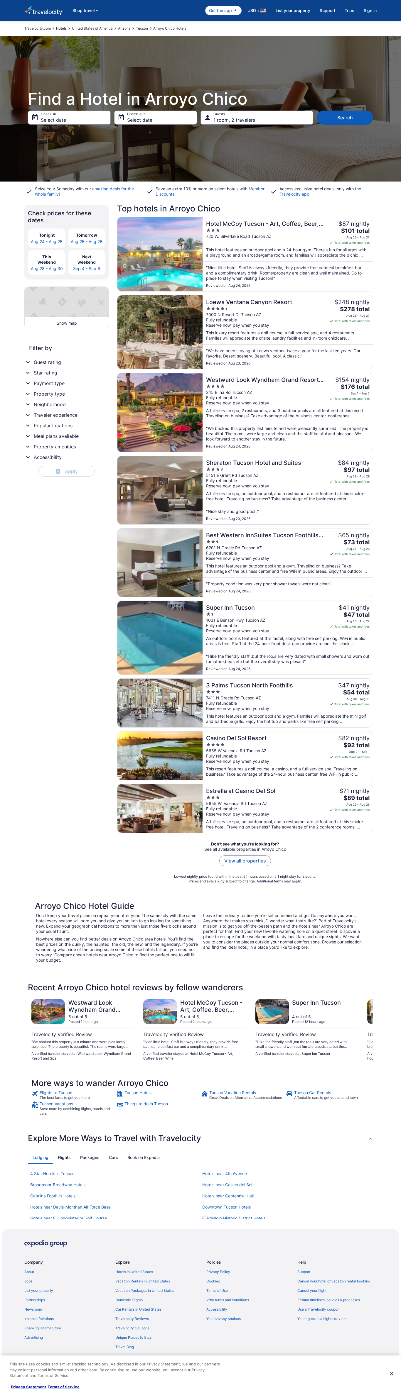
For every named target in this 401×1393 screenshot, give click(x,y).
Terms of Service (64, 1386)
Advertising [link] (33, 1337)
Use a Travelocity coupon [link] (318, 1309)
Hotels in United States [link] (134, 1272)
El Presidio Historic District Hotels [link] (233, 1218)
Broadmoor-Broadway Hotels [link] (57, 1184)
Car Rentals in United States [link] (138, 1309)
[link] (73, 1095)
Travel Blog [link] (124, 1347)
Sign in (370, 10)
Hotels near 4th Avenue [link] (224, 1173)
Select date (53, 120)
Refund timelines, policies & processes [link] (328, 1300)
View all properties (245, 861)
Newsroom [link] (33, 1309)
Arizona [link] (124, 28)
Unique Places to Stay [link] (133, 1337)
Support (327, 10)
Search (345, 118)
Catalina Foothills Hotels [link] (52, 1195)
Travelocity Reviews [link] (132, 1318)
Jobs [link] (28, 1281)
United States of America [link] (92, 28)
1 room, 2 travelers (234, 120)
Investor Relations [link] (39, 1318)
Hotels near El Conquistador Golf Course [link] (68, 1218)
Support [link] (303, 1272)
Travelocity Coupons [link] (132, 1328)
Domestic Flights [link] (129, 1300)
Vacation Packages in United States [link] (144, 1290)
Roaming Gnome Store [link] (42, 1328)
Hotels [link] (61, 28)
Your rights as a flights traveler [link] (322, 1318)
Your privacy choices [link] (223, 1318)
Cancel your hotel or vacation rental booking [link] (333, 1281)
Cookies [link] (213, 1281)
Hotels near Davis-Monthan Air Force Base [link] (70, 1206)
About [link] (29, 1272)
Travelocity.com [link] (37, 28)
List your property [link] (38, 1290)
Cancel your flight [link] (311, 1290)
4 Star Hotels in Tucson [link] (52, 1173)
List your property (293, 10)
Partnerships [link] (34, 1300)
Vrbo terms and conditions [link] (227, 1300)
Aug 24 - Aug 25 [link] (47, 241)
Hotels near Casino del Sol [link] (227, 1184)
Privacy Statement (28, 1386)
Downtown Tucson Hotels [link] (226, 1206)
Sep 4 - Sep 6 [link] (86, 268)
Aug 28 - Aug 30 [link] (47, 268)
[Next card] (366, 1030)
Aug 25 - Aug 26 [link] (86, 241)
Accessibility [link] (216, 1309)
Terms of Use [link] (217, 1290)
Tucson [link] (142, 28)
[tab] (40, 1157)
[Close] (391, 1373)
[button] (200, 1138)
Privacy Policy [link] (218, 1272)
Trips (349, 10)
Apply (67, 471)
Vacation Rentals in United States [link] (142, 1281)
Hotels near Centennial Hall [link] (228, 1195)
